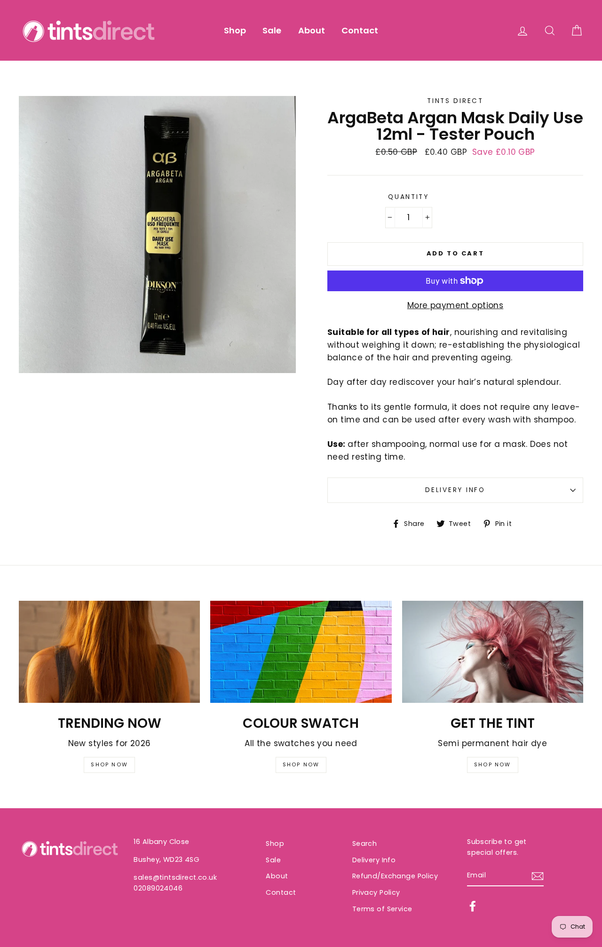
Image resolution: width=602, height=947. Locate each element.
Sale (271, 30)
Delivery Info (455, 489)
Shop (235, 30)
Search (364, 843)
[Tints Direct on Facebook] (472, 906)
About (311, 30)
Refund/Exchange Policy (395, 876)
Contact (359, 30)
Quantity (408, 196)
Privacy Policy (376, 892)
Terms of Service (382, 909)
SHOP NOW (109, 764)
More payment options (455, 305)
